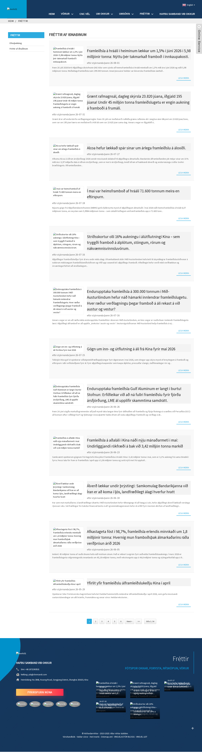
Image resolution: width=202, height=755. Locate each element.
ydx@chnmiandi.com (37, 674)
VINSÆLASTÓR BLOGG (124, 736)
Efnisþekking (16, 43)
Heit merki (94, 736)
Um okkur (102, 13)
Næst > (129, 621)
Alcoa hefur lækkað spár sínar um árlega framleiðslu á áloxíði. (136, 147)
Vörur (65, 13)
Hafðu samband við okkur (177, 14)
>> (139, 621)
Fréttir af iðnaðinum (19, 48)
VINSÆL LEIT (141, 736)
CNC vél (85, 14)
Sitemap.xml (107, 736)
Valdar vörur (82, 736)
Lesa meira (183, 78)
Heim (52, 14)
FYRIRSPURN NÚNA (39, 692)
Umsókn (124, 13)
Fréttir (145, 13)
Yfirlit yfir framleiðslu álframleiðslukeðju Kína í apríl (128, 583)
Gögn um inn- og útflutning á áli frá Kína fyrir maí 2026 (131, 348)
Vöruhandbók (69, 736)
